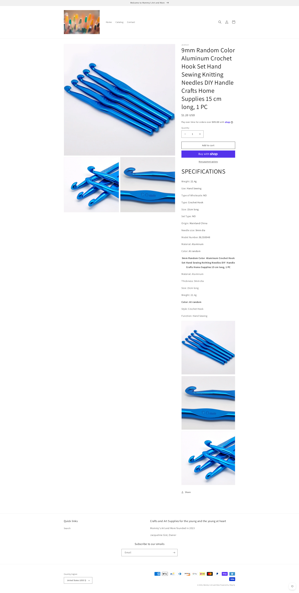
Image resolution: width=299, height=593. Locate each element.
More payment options (208, 161)
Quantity (185, 128)
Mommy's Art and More (211, 585)
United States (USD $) (76, 580)
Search (67, 528)
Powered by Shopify (227, 585)
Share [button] (188, 492)
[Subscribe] (174, 552)
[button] (219, 22)
